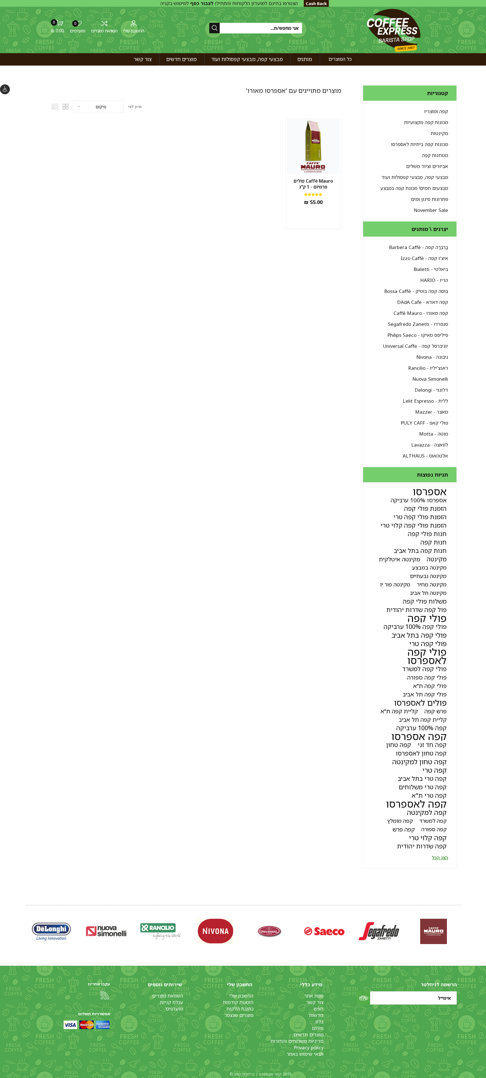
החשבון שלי (133, 31)
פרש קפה (435, 711)
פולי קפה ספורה (427, 677)
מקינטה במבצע (429, 567)
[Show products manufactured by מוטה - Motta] (160, 931)
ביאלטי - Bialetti (430, 269)
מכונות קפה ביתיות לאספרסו (419, 144)
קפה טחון (398, 745)
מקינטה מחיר (432, 584)
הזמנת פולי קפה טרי (420, 517)
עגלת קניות (171, 1002)
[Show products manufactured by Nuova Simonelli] (433, 931)
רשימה (55, 106)
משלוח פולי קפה (425, 601)
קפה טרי (434, 770)
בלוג (319, 1021)
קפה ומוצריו (436, 111)
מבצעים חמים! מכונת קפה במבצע (414, 188)
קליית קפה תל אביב (423, 719)
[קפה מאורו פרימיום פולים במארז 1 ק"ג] (313, 146)
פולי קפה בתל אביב (419, 635)
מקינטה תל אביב (428, 593)
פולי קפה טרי (428, 643)
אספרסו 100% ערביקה (419, 500)
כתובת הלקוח (239, 1008)
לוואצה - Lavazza (429, 444)
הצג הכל (440, 858)
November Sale (431, 210)
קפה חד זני (432, 745)
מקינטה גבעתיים (428, 576)
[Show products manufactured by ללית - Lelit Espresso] (324, 931)
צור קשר (314, 1002)
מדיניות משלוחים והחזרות (297, 1041)
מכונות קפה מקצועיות (426, 122)
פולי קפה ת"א (430, 686)
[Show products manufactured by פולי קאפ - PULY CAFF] (215, 931)
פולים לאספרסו (420, 702)
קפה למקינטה (427, 812)
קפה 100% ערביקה (421, 728)
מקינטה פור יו (395, 584)
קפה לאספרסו (416, 804)
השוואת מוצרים (104, 31)
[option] (433, 931)
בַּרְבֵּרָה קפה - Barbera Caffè (418, 247)
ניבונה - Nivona (432, 357)
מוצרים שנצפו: (238, 1015)
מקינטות (439, 133)
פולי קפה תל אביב (425, 694)
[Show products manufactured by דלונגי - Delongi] (379, 931)
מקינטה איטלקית (399, 559)
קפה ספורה (434, 829)
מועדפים (174, 1008)
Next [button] (26, 925)
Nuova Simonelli (430, 379)
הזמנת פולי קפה (425, 508)
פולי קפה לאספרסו (427, 656)
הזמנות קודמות (238, 1002)
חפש (318, 1008)
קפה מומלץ (400, 820)
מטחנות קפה (435, 155)
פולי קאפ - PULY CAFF (424, 423)
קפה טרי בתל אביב (422, 778)
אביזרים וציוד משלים (427, 166)
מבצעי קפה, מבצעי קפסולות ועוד (414, 177)
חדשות (316, 1015)
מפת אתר (313, 995)
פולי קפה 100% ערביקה (415, 626)
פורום (317, 1028)
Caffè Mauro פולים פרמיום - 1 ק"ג (313, 184)
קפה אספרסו (419, 736)
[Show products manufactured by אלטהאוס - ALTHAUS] (51, 931)
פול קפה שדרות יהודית (416, 610)
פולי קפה (427, 618)
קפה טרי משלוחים (423, 787)
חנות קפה (433, 542)
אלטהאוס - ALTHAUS (425, 455)
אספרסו (430, 491)
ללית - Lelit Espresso (425, 401)
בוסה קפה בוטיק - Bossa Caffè (416, 291)
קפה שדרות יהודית (422, 846)
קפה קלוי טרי (428, 837)
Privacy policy (308, 1047)
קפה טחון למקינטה (419, 761)
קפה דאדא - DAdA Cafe (422, 302)
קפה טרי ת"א (429, 795)
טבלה (66, 106)
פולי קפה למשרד (424, 669)
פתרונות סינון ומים (429, 199)
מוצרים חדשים (308, 1034)
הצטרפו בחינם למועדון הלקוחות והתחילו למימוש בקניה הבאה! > (229, 6)
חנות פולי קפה (427, 534)
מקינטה (437, 559)
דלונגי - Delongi (431, 390)
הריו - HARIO (434, 280)
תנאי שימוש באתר (305, 1054)
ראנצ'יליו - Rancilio (428, 368)
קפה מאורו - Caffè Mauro (420, 313)
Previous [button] (459, 925)
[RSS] (104, 995)
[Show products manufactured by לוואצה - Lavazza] (106, 931)
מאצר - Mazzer (431, 412)
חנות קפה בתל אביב (420, 550)
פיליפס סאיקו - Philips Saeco (417, 335)
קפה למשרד (433, 820)
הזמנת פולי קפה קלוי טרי (414, 525)
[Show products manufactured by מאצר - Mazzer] (269, 931)
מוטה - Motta (433, 434)
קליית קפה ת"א (399, 711)
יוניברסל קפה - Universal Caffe (415, 346)
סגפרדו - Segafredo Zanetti (418, 324)
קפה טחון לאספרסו (421, 753)
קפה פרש (404, 829)
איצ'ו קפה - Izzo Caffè (424, 258)
